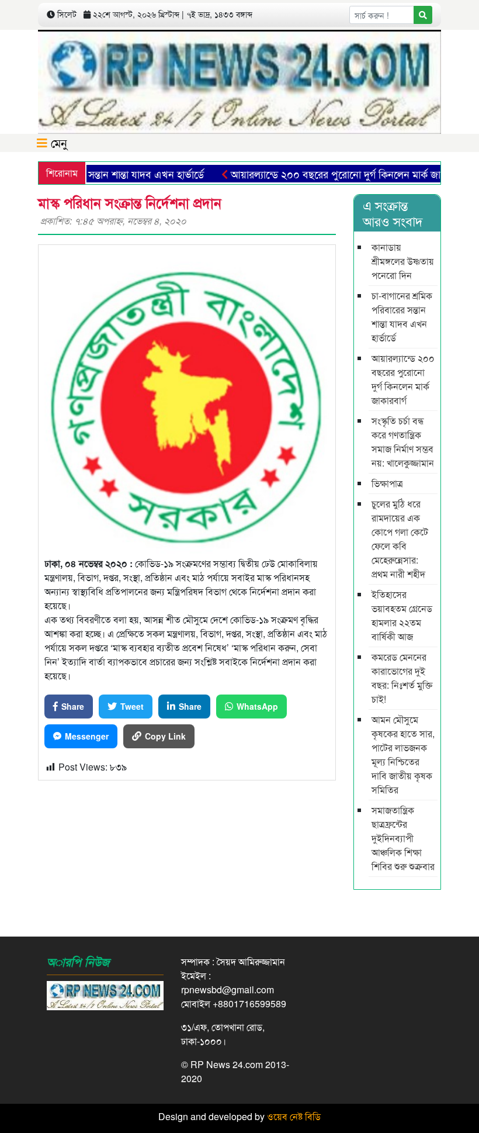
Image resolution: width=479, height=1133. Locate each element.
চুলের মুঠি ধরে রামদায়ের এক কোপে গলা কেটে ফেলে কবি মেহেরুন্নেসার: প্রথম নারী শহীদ (400, 539)
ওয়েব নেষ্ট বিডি (294, 1116)
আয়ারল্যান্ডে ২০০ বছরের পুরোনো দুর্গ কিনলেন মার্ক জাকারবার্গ (331, 173)
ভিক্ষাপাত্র (387, 483)
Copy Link (165, 736)
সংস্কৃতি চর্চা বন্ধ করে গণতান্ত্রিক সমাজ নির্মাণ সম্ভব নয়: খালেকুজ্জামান (403, 441)
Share (72, 706)
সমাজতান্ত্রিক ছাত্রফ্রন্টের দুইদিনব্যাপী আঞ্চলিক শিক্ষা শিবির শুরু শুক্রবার (403, 838)
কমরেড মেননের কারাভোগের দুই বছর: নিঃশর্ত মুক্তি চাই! (402, 678)
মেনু (57, 142)
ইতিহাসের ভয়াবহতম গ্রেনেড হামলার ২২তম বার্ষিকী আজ (402, 615)
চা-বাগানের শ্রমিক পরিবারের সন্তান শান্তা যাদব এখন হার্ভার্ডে (402, 316)
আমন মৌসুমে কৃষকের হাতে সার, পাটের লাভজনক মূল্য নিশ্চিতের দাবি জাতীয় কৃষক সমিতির (403, 754)
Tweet (132, 706)
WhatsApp (257, 706)
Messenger (87, 736)
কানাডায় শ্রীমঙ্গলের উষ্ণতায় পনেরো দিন (403, 261)
